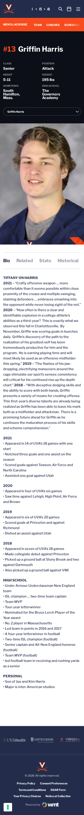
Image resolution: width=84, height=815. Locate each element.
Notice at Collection (58, 796)
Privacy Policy (26, 783)
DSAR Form (58, 790)
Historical (68, 260)
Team (38, 25)
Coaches (53, 25)
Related (24, 260)
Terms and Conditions (32, 790)
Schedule (72, 25)
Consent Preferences (53, 783)
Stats (45, 260)
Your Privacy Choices (27, 796)
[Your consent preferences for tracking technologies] (8, 807)
